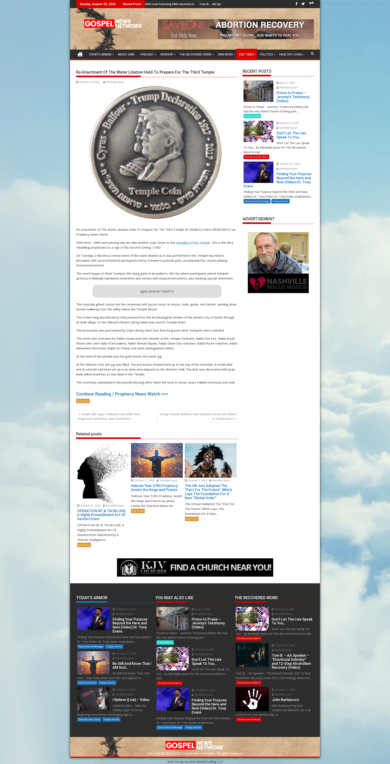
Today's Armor (280, 201)
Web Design (175, 762)
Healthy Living (290, 54)
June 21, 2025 (287, 83)
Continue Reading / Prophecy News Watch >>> (122, 394)
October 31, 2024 (90, 505)
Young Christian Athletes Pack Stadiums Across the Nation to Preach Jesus (198, 416)
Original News (252, 115)
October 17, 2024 (144, 480)
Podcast (147, 54)
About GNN (126, 54)
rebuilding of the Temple (193, 242)
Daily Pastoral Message (257, 201)
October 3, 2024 (197, 480)
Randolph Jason (115, 82)
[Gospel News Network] (80, 54)
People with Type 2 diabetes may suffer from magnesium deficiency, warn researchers (109, 416)
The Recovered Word (195, 54)
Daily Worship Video (89, 719)
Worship (166, 54)
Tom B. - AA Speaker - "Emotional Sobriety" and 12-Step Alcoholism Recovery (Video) (200, 4)
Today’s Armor (100, 54)
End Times (246, 54)
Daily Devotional (87, 682)
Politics (266, 54)
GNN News (225, 54)
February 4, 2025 (289, 123)
